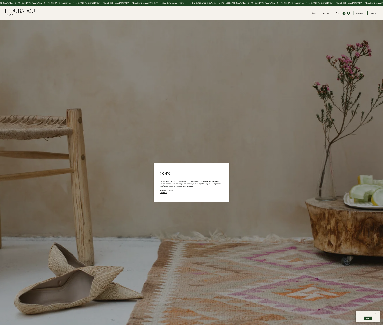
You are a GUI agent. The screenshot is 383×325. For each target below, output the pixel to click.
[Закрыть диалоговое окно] (380, 3)
